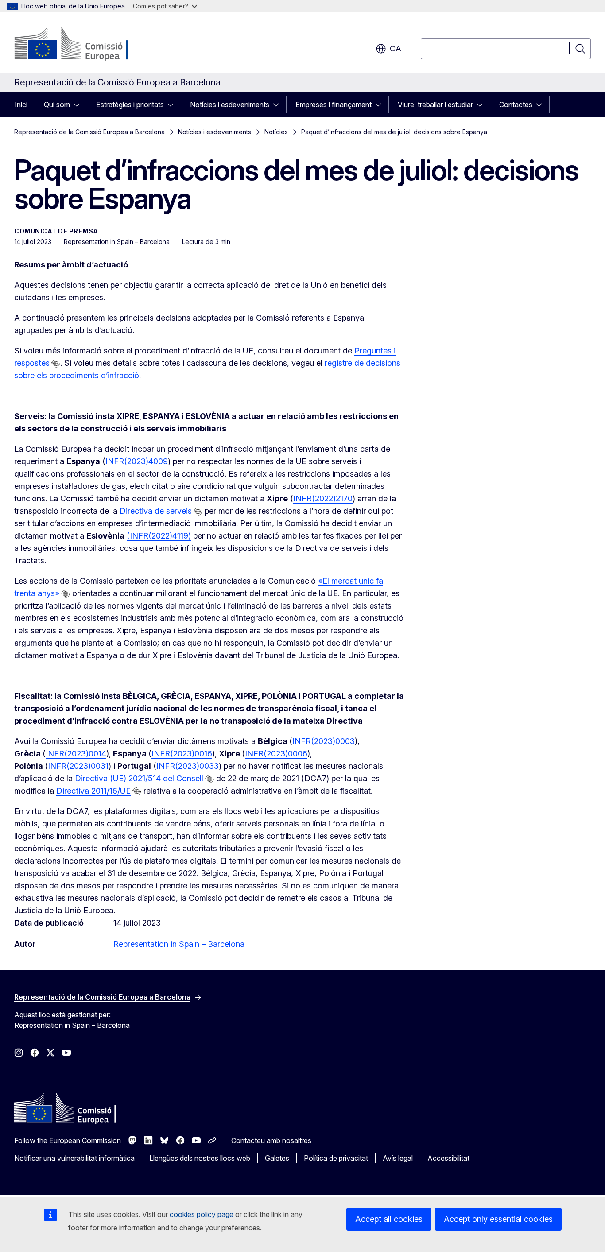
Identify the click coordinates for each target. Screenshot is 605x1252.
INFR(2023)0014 (76, 753)
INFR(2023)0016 (181, 753)
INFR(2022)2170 (323, 498)
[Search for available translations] (55, 363)
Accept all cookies (389, 1219)
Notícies (276, 132)
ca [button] (395, 48)
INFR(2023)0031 (78, 766)
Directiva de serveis (156, 511)
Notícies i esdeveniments (229, 104)
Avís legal (398, 1158)
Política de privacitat (336, 1158)
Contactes (515, 104)
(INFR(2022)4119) (159, 535)
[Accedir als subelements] (79, 104)
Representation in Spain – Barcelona (178, 944)
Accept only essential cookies (498, 1219)
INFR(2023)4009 (136, 461)
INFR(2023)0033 (187, 766)
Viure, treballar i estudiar (435, 104)
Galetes (277, 1158)
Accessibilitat (448, 1158)
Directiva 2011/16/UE (93, 790)
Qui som (57, 104)
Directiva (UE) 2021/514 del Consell (139, 778)
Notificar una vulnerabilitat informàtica (74, 1158)
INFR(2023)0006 (276, 753)
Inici (21, 104)
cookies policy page (201, 1214)
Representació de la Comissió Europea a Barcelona (89, 132)
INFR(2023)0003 (323, 741)
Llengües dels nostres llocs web (199, 1158)
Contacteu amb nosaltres (271, 1140)
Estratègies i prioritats (130, 104)
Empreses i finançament (333, 104)
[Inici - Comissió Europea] (85, 44)
